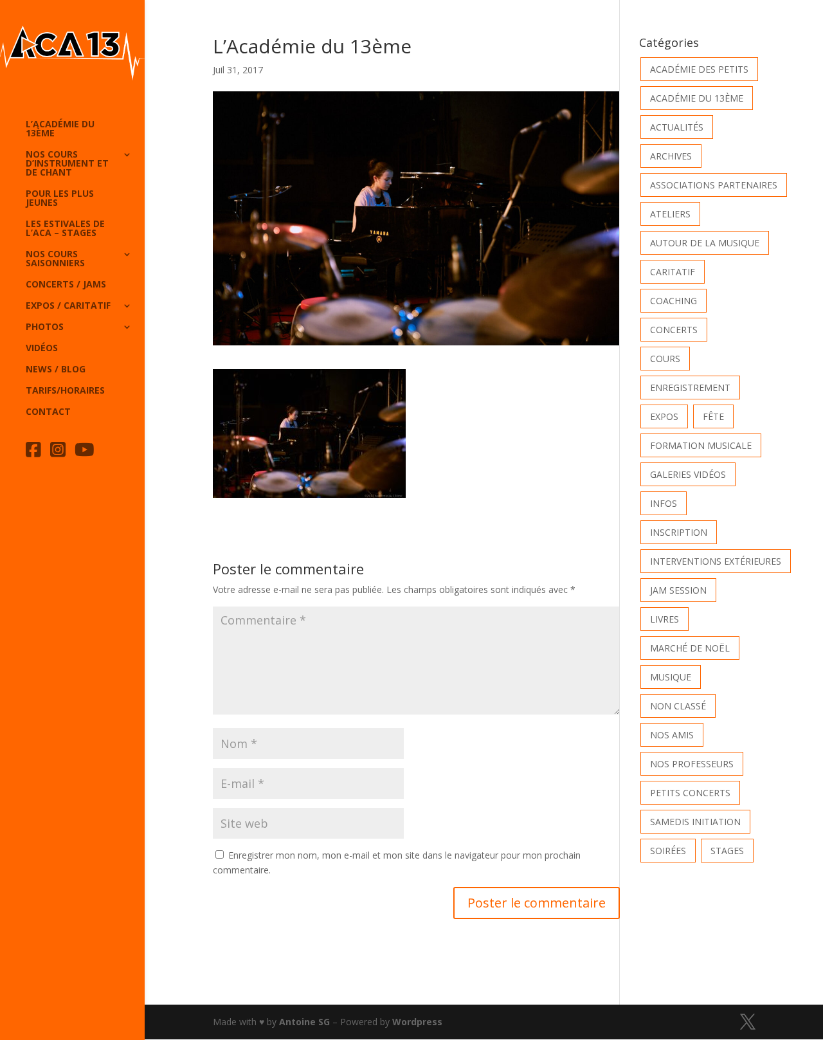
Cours (665, 358)
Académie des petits (699, 69)
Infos (663, 503)
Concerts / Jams (66, 285)
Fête (713, 416)
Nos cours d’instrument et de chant (67, 164)
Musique (670, 677)
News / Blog (56, 370)
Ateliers (670, 214)
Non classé (678, 706)
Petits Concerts (690, 793)
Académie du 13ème (696, 98)
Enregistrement (690, 387)
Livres (664, 619)
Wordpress (417, 1022)
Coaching (673, 301)
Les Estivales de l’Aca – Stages (65, 229)
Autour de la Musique (704, 243)
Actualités (676, 127)
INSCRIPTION (678, 532)
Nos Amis (672, 735)
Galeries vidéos (688, 474)
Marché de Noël (690, 648)
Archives (671, 156)
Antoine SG (304, 1022)
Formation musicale (701, 445)
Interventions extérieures (715, 561)
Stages (727, 850)
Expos (664, 416)
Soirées (668, 850)
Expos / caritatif (68, 306)
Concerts (674, 330)
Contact (48, 412)
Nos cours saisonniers (55, 259)
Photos (45, 327)
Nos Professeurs (692, 764)
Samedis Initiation (695, 822)
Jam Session (678, 590)
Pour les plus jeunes (60, 198)
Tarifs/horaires (65, 391)
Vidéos (42, 348)
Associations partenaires (713, 185)
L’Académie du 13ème (60, 129)
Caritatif (672, 272)
